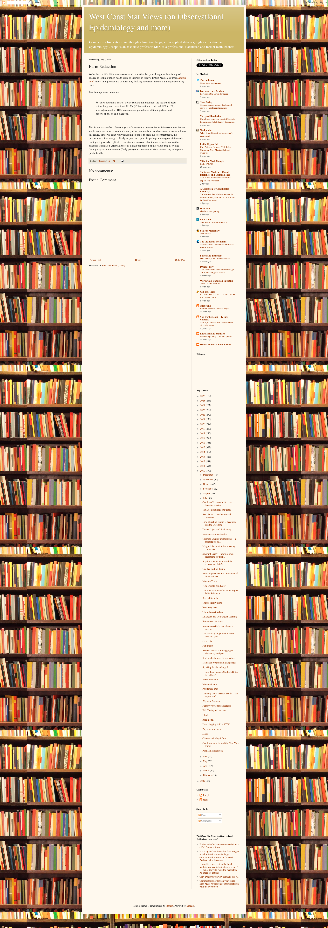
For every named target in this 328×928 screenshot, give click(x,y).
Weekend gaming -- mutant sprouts (216, 336)
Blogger (190, 905)
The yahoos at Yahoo (212, 612)
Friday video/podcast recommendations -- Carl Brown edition (219, 846)
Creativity (207, 641)
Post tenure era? (210, 688)
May (205, 761)
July (205, 498)
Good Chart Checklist (210, 283)
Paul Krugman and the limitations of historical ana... (220, 575)
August (207, 493)
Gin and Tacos (207, 291)
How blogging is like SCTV (216, 724)
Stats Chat (205, 219)
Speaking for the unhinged (215, 667)
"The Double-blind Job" (214, 585)
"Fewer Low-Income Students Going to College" (220, 673)
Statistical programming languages (219, 662)
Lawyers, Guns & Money (213, 91)
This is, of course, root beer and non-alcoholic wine (217, 324)
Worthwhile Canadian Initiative (216, 280)
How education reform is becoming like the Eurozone (219, 523)
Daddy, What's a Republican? (215, 344)
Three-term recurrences (210, 82)
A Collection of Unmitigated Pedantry (214, 190)
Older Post (180, 259)
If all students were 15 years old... (218, 658)
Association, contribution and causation (216, 516)
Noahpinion (206, 130)
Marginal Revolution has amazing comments (218, 548)
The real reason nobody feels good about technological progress (216, 106)
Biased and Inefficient (211, 255)
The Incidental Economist (213, 241)
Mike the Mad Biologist (212, 161)
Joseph (206, 795)
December (208, 474)
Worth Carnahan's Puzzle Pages (214, 308)
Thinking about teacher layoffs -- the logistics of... (220, 695)
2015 (203, 447)
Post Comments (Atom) (113, 265)
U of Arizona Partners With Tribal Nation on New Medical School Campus (215, 149)
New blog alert (209, 607)
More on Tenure (210, 581)
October (207, 484)
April (206, 765)
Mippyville (205, 305)
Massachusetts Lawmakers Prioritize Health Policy (217, 246)
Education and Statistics (212, 333)
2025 (203, 400)
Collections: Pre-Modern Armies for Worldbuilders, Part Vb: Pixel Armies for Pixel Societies (217, 197)
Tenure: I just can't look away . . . (218, 529)
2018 (203, 433)
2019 (203, 428)
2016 (203, 442)
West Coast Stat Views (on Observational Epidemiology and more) (156, 21)
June (205, 756)
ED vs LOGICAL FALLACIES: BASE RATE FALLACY (217, 296)
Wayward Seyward (211, 701)
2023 (203, 410)
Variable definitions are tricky (216, 509)
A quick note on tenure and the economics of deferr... (217, 563)
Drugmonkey (207, 266)
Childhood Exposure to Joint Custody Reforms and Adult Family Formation (217, 120)
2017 (203, 437)
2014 (203, 451)
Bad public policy (211, 598)
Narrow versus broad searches (216, 705)
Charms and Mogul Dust (214, 738)
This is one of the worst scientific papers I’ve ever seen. (215, 179)
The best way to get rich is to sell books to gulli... (218, 635)
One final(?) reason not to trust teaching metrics (217, 504)
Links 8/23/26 (206, 163)
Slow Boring (206, 102)
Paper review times (211, 729)
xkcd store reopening (210, 211)
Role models (208, 719)
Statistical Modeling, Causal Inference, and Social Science (215, 173)
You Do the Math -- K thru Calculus (214, 318)
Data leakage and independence (215, 258)
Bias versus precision (212, 621)
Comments (206, 820)
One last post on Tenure (213, 568)
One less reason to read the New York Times (220, 744)
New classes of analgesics (214, 534)
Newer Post (95, 259)
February (208, 775)
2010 (203, 470)
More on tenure (209, 684)
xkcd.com (205, 208)
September (208, 488)
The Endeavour (208, 80)
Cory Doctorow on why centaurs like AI (219, 876)
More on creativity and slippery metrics (217, 627)
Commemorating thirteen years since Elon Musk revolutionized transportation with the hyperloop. (219, 883)
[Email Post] (122, 160)
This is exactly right (212, 602)
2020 (203, 424)
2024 (203, 405)
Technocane (205, 233)
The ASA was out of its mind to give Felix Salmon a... (220, 592)
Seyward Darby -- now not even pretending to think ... (218, 555)
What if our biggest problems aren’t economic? (216, 134)
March (206, 770)
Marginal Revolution (210, 116)
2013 (203, 456)
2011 (203, 466)
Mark (205, 733)
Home (138, 259)
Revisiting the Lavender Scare (214, 93)
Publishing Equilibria (212, 750)
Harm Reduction (210, 679)
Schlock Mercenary (210, 230)
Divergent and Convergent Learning (219, 616)
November (208, 479)
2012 (203, 461)
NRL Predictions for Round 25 (214, 222)
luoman (169, 905)
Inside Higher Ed (209, 144)
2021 (203, 419)
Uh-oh (205, 715)
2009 (203, 780)
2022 (203, 414)
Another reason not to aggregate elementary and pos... (217, 652)
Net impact (207, 645)
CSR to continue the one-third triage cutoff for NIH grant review (217, 271)
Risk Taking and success (214, 710)
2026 (203, 396)
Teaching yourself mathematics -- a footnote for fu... (219, 540)
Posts (203, 815)
